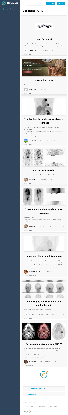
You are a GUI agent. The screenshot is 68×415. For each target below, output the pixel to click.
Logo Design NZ (44, 39)
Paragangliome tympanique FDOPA (44, 344)
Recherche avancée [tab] (32, 394)
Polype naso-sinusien (44, 170)
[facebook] (24, 411)
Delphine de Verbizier (34, 271)
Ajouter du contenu (10, 9)
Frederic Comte (33, 361)
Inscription (50, 3)
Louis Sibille (32, 179)
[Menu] (23, 3)
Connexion (61, 3)
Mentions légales (32, 408)
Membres (25, 406)
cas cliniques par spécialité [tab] (35, 388)
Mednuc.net (32, 314)
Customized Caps (44, 80)
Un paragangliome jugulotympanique (44, 256)
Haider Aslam (32, 89)
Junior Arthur (32, 50)
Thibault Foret (33, 140)
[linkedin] (30, 411)
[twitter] (27, 411)
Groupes (32, 406)
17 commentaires (31, 275)
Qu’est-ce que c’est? (41, 406)
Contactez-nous (53, 406)
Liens (24, 408)
